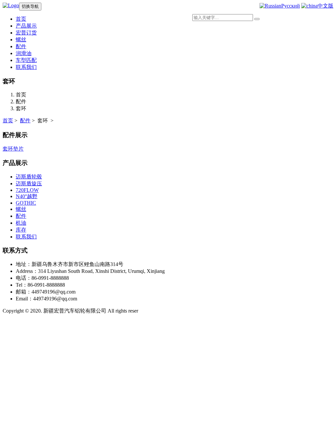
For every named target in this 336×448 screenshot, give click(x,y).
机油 (21, 223)
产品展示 (26, 26)
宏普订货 (26, 32)
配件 (21, 46)
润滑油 (24, 53)
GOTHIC (26, 203)
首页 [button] (21, 19)
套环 (8, 149)
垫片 (18, 149)
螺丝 (21, 39)
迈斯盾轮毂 (29, 176)
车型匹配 (26, 60)
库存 (21, 230)
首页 (8, 120)
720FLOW (27, 190)
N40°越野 (26, 196)
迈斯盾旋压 (29, 183)
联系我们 (26, 67)
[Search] (257, 19)
